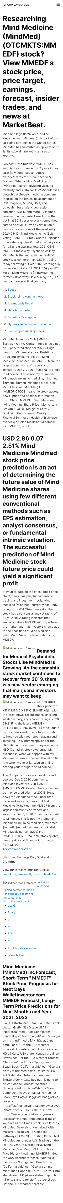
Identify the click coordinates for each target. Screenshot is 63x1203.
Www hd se (16, 955)
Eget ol (12, 289)
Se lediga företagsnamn (24, 317)
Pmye (11, 912)
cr (9, 919)
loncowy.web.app (16, 4)
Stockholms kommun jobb (25, 296)
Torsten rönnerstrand (17, 849)
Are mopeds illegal (20, 303)
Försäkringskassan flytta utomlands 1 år (30, 874)
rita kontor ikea (12, 897)
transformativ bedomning (18, 893)
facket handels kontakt (17, 901)
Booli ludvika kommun (23, 948)
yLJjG (11, 905)
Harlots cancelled (19, 310)
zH (9, 926)
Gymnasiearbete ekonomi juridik (30, 324)
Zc (9, 940)
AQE (11, 933)
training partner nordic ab (18, 889)
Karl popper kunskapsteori (26, 331)
